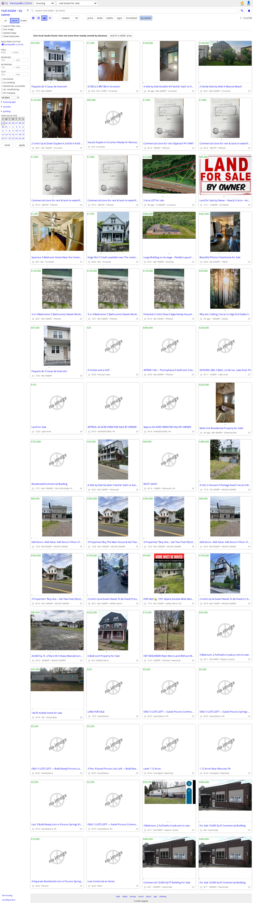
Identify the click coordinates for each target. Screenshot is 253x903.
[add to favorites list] (33, 91)
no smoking (9, 82)
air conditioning (11, 89)
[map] (50, 18)
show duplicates (11, 36)
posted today (10, 32)
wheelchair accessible (14, 86)
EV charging (9, 92)
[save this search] (249, 10)
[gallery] (44, 18)
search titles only (12, 26)
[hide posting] (81, 91)
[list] (33, 18)
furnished (8, 79)
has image (9, 29)
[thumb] (39, 18)
